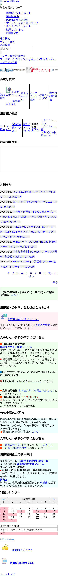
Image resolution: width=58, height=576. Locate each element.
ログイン (20, 59)
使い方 (26, 131)
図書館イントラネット (18, 13)
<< (4, 499)
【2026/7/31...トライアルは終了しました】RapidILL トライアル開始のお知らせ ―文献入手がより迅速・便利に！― (28, 231)
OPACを (16, 124)
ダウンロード (35, 130)
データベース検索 (33, 96)
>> (54, 499)
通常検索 (5, 38)
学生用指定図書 (53, 96)
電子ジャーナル (24, 96)
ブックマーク (7, 59)
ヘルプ (38, 59)
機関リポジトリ (15, 29)
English (30, 59)
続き (55, 282)
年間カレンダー (7, 539)
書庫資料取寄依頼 (15, 444)
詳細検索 (5, 45)
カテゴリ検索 (7, 42)
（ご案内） (46, 444)
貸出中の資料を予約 (16, 448)
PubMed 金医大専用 (17, 19)
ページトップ (7, 574)
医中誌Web (12, 16)
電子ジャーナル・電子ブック (22, 23)
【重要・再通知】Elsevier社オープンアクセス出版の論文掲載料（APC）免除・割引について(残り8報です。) (28, 216)
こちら (37, 431)
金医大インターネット (18, 26)
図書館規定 (12, 33)
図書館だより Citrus (22, 550)
